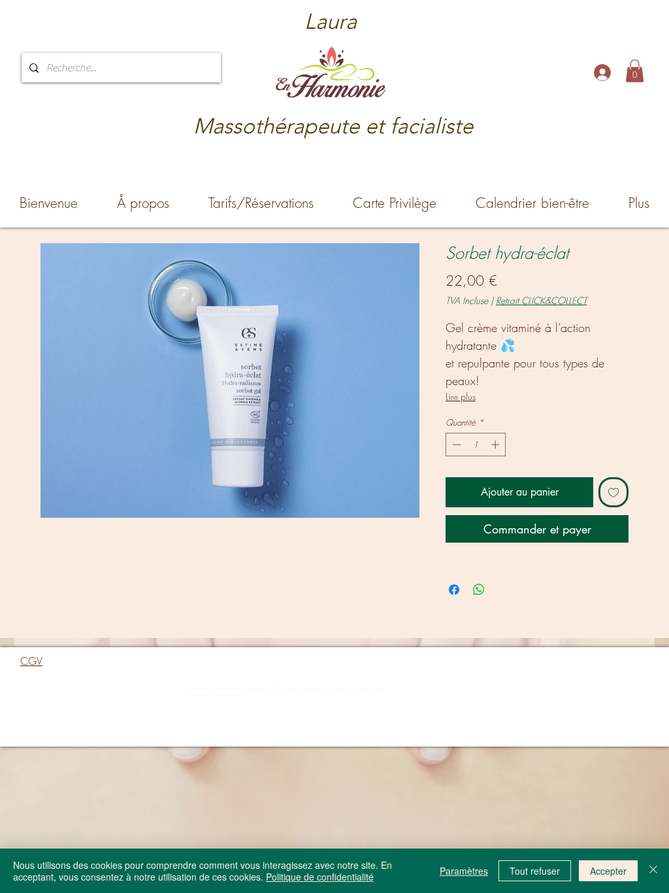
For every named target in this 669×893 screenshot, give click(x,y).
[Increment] (496, 444)
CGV (31, 661)
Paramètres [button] (464, 870)
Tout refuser (535, 870)
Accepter (608, 870)
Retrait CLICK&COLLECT (541, 300)
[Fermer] (653, 871)
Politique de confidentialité (320, 876)
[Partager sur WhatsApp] (479, 590)
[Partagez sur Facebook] (454, 590)
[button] (634, 70)
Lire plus (461, 396)
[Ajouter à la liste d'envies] (613, 492)
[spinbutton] (476, 444)
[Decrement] (455, 444)
